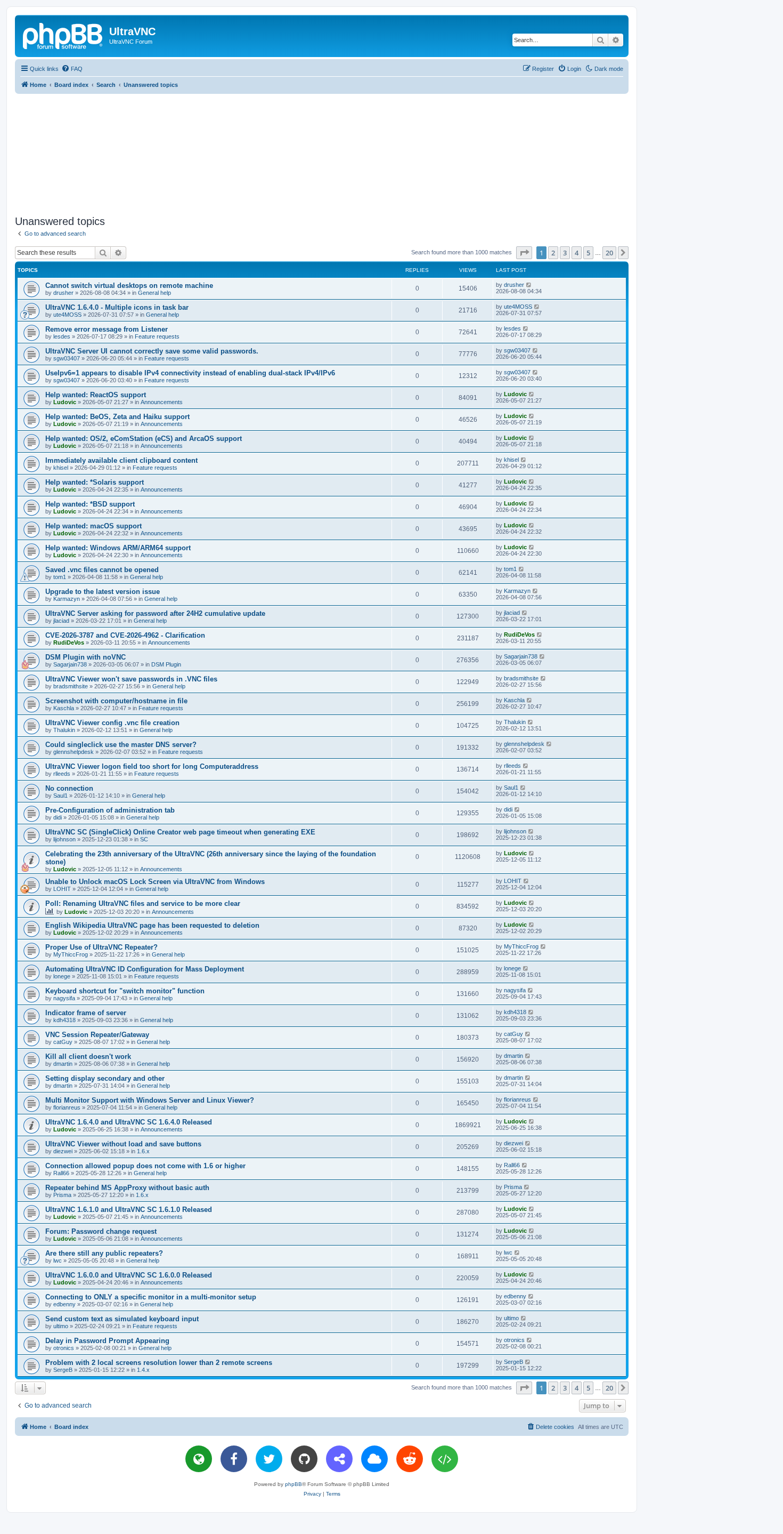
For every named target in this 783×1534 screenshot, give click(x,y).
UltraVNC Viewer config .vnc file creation (112, 723)
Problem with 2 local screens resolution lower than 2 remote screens (158, 1363)
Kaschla (63, 708)
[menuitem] (72, 68)
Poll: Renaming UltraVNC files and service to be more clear (142, 903)
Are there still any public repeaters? (104, 1253)
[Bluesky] (374, 1458)
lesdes (61, 336)
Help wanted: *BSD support (90, 504)
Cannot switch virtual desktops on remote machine (129, 286)
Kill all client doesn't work (88, 1057)
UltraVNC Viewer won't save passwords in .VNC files (131, 679)
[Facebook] (234, 1458)
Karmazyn (66, 599)
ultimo (60, 1326)
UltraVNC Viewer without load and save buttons (123, 1144)
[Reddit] (409, 1458)
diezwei (62, 1151)
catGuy (62, 1042)
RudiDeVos (68, 642)
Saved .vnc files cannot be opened (102, 570)
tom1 (59, 577)
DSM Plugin (166, 664)
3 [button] (565, 253)
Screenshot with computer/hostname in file (116, 701)
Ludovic (64, 402)
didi (57, 817)
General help (154, 293)
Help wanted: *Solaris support (94, 482)
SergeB (62, 1370)
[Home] (63, 35)
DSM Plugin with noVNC (85, 657)
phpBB (293, 1484)
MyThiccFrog (70, 954)
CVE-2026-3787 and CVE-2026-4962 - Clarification (125, 635)
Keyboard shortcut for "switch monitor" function (125, 991)
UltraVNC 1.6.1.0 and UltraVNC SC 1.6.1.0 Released (128, 1210)
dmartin (62, 1064)
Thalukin (64, 730)
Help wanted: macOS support (93, 526)
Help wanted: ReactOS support (95, 395)
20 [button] (609, 253)
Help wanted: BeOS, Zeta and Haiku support (117, 417)
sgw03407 (66, 358)
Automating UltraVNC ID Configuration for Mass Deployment (144, 969)
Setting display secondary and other (105, 1078)
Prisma (62, 1195)
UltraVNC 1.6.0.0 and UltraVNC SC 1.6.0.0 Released (128, 1275)
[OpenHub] (444, 1458)
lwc (57, 1260)
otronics (63, 1348)
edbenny (64, 1304)
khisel (60, 467)
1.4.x (143, 1370)
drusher (63, 293)
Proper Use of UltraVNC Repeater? (101, 947)
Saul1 (60, 795)
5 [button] (588, 253)
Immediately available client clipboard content (121, 460)
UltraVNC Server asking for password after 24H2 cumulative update (155, 613)
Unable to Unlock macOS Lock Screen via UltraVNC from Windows (155, 882)
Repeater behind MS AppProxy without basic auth (127, 1188)
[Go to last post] (529, 285)
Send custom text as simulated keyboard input (122, 1319)
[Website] (198, 1458)
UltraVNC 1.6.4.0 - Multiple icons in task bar (117, 307)
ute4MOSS (67, 314)
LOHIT (62, 889)
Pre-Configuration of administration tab (110, 810)
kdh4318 (64, 1020)
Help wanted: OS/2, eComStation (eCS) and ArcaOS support (143, 439)
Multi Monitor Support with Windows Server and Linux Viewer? (149, 1100)
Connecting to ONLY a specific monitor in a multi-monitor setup (150, 1297)
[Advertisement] (322, 152)
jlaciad (61, 620)
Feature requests (157, 336)
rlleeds (61, 773)
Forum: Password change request (101, 1231)
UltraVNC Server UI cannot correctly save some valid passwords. (151, 351)
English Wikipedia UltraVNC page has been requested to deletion (152, 925)
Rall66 (61, 1173)
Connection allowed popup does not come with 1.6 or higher (145, 1166)
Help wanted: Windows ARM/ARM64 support (118, 548)
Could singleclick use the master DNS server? (121, 745)
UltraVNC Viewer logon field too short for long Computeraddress (151, 766)
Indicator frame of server (85, 1013)
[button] (524, 252)
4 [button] (576, 253)
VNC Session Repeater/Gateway (97, 1035)
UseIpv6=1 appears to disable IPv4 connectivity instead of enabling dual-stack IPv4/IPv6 (190, 373)
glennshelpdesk (73, 752)
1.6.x (143, 1151)
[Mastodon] (339, 1458)
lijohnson (64, 839)
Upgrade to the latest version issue (102, 592)
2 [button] (553, 253)
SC (144, 839)
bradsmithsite (70, 686)
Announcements (162, 402)
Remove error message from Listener (106, 329)
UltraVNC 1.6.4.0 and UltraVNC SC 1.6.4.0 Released (128, 1122)
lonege (61, 976)
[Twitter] (269, 1458)
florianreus (66, 1107)
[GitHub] (304, 1458)
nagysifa (64, 998)
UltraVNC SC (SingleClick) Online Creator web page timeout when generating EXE (180, 832)
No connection (69, 788)
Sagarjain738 (70, 664)
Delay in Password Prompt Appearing (107, 1341)
